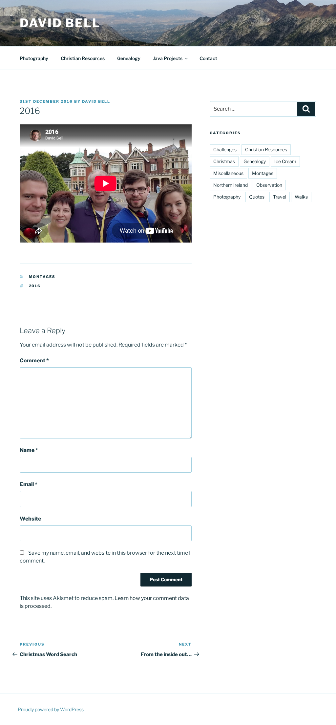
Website (30, 519)
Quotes (256, 197)
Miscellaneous (228, 173)
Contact (208, 58)
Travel (279, 197)
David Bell (60, 23)
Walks (301, 197)
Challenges (225, 149)
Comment (34, 360)
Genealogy (128, 58)
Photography (34, 58)
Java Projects (167, 58)
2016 (35, 286)
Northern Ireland (230, 185)
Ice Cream (285, 161)
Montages (42, 276)
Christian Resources (83, 58)
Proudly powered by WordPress (51, 709)
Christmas (224, 161)
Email (28, 484)
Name (29, 450)
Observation (269, 185)
